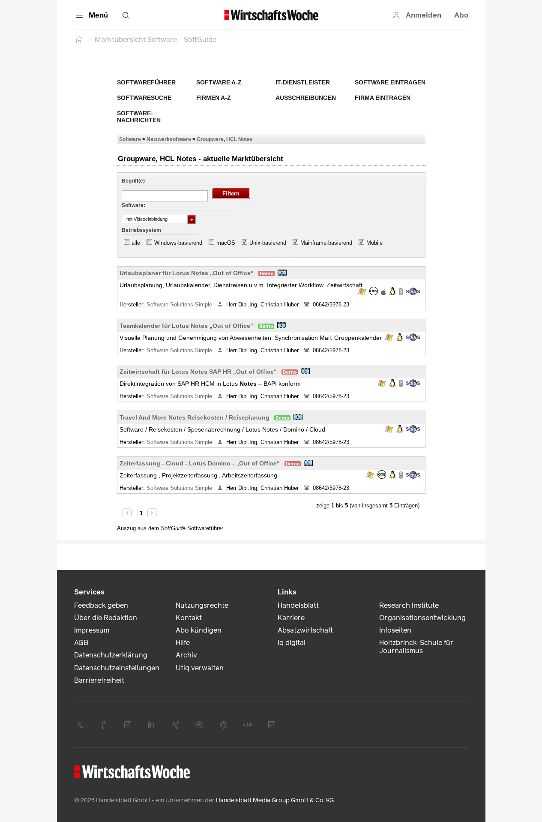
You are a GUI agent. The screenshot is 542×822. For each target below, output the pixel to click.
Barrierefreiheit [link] (99, 680)
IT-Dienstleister (302, 82)
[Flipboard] (272, 725)
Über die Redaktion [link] (105, 618)
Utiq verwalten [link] (200, 668)
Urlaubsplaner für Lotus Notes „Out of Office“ (187, 273)
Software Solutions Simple (180, 304)
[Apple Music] (224, 725)
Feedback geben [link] (101, 605)
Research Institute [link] (409, 605)
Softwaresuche (144, 97)
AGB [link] (81, 643)
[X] (80, 725)
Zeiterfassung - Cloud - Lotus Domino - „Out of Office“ (200, 463)
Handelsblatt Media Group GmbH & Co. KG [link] (275, 800)
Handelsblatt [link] (298, 605)
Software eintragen (390, 82)
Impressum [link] (91, 630)
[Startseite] (79, 39)
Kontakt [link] (189, 618)
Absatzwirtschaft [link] (305, 630)
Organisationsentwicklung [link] (422, 618)
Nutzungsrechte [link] (202, 605)
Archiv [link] (186, 655)
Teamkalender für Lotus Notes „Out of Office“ (186, 325)
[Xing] (176, 725)
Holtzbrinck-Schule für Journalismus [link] (416, 647)
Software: (133, 205)
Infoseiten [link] (395, 630)
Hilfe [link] (183, 643)
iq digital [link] (291, 643)
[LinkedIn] (152, 725)
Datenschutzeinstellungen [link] (116, 668)
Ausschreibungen (305, 97)
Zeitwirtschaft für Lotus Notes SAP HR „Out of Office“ (198, 371)
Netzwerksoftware (169, 139)
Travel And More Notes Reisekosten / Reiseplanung (195, 417)
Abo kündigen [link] (199, 630)
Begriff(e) (133, 181)
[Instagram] (128, 725)
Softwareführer (146, 82)
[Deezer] (248, 725)
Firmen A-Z (213, 97)
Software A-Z (219, 82)
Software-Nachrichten (139, 116)
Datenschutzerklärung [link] (110, 655)
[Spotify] (200, 725)
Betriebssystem (141, 230)
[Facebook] (104, 725)
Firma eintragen (382, 97)
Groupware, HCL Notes (225, 139)
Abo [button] (461, 15)
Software (130, 139)
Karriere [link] (291, 618)
